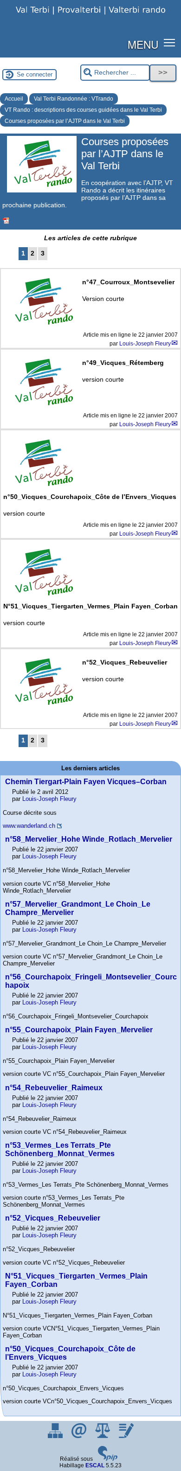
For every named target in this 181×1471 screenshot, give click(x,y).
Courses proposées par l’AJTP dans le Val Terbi (65, 121)
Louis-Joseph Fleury (145, 343)
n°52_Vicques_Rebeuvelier (52, 1218)
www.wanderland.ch (29, 825)
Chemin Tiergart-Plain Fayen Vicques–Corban (86, 782)
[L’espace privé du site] (126, 1436)
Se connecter (34, 74)
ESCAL (94, 1465)
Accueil (14, 99)
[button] (169, 42)
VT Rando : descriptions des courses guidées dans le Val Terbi (83, 110)
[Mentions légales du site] (103, 1436)
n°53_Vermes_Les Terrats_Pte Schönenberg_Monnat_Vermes (60, 1149)
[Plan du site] (56, 1436)
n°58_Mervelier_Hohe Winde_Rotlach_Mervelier (88, 839)
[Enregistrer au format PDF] (6, 221)
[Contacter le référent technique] (79, 1436)
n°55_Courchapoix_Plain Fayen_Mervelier (79, 1030)
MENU (143, 44)
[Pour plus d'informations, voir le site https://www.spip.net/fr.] (107, 1459)
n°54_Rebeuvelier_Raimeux (54, 1088)
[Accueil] (90, 16)
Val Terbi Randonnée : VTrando (73, 99)
